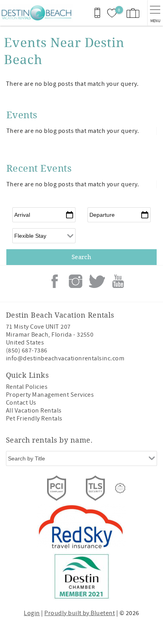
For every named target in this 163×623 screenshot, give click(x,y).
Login (32, 613)
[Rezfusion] (120, 488)
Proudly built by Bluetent (79, 613)
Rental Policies (26, 387)
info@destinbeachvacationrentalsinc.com (65, 358)
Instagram (75, 281)
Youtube (118, 281)
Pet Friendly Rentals (34, 418)
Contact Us (21, 403)
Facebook (55, 281)
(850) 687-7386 (26, 350)
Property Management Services (50, 395)
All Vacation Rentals (34, 411)
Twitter (97, 281)
